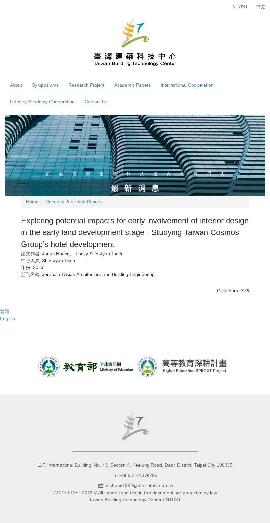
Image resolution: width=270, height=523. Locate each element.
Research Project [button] (86, 85)
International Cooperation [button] (187, 85)
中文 (260, 6)
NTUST (240, 6)
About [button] (16, 85)
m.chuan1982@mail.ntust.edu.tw (138, 485)
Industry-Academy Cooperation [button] (42, 101)
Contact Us (96, 101)
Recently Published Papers (74, 201)
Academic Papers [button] (132, 85)
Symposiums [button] (45, 85)
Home (32, 201)
